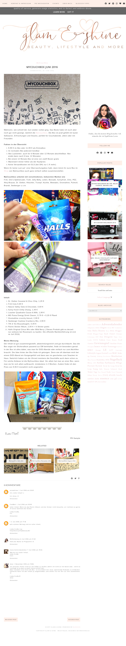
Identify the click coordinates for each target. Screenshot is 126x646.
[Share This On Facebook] (72, 478)
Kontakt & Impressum (21, 3)
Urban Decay (92, 375)
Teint (90, 372)
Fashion (102, 340)
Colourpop (91, 337)
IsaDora (119, 346)
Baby (90, 331)
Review (99, 365)
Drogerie (108, 336)
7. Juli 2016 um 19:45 (34, 550)
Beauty (101, 330)
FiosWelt (13, 504)
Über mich (67, 3)
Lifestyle (92, 353)
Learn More (59, 12)
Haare (119, 343)
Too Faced (102, 372)
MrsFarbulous (15, 539)
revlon (120, 379)
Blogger (76, 627)
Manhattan (116, 356)
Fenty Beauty (112, 340)
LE (105, 350)
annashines (14, 490)
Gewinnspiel (101, 343)
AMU (90, 325)
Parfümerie (110, 362)
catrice (91, 378)
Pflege (119, 362)
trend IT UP (92, 382)
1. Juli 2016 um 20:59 (24, 504)
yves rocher (102, 382)
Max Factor (92, 360)
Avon (109, 328)
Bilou (112, 331)
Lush (110, 353)
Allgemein (91, 328)
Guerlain (113, 343)
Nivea (90, 363)
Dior (101, 337)
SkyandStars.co (83, 631)
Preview (91, 365)
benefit (119, 375)
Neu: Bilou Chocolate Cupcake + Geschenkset (104, 259)
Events (56, 3)
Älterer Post (73, 619)
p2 (116, 378)
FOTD (95, 340)
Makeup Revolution (103, 356)
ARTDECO (96, 325)
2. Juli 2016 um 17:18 (18, 522)
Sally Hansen (104, 369)
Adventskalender (112, 324)
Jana (11, 564)
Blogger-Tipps (82, 3)
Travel (113, 372)
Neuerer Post (10, 619)
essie (112, 378)
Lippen (98, 353)
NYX (108, 360)
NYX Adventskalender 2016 (105, 223)
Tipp (95, 372)
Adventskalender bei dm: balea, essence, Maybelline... (105, 184)
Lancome (119, 350)
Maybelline (100, 360)
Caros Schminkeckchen (18, 550)
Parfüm (100, 362)
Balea (95, 330)
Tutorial (119, 372)
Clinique (119, 334)
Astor (97, 327)
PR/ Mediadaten (42, 3)
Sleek (120, 369)
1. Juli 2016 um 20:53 (26, 490)
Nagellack (116, 359)
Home (5, 3)
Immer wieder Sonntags (105, 346)
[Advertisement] (106, 78)
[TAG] (105, 375)
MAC (114, 353)
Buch (106, 334)
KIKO (90, 350)
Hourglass (91, 346)
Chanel (112, 334)
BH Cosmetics (117, 328)
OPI (94, 363)
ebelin (97, 378)
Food (120, 340)
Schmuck (114, 369)
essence (104, 378)
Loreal (105, 353)
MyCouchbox (42, 63)
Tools (108, 372)
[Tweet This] (75, 478)
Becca (107, 331)
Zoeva (100, 375)
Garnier (90, 343)
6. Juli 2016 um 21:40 (28, 539)
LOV (111, 350)
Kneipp (98, 350)
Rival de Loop (109, 366)
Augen (103, 327)
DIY (97, 337)
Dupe (116, 337)
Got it (70, 12)
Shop (6, 171)
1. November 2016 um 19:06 (24, 564)
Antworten (14, 498)
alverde (112, 375)
